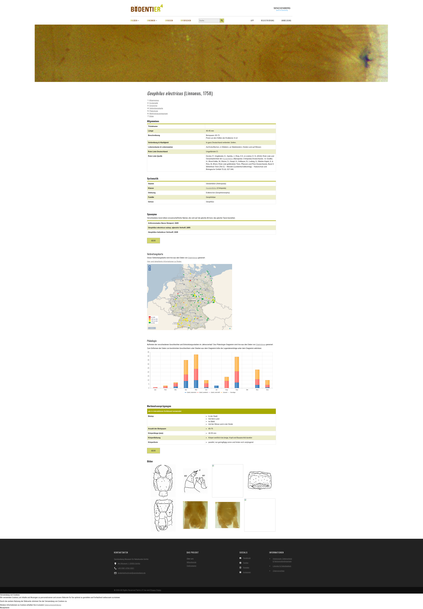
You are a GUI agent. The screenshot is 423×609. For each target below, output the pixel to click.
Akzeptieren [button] (4, 608)
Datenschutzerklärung (52, 605)
